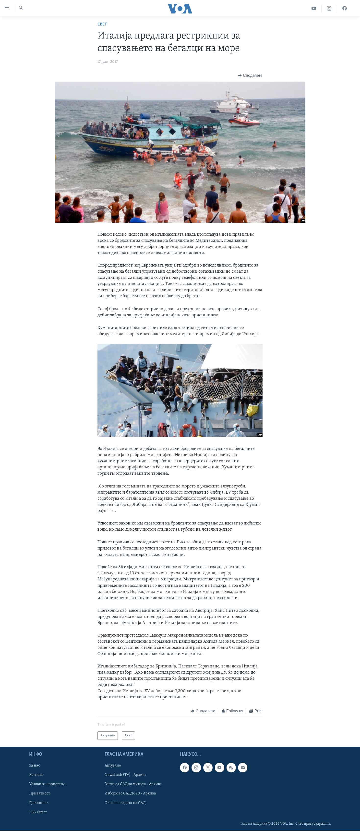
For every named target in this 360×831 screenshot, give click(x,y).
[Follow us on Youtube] (219, 767)
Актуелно (113, 766)
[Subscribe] (242, 767)
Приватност (39, 794)
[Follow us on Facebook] (184, 767)
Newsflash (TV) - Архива (125, 775)
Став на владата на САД (125, 803)
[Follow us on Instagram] (196, 767)
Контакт (36, 775)
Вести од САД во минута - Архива (133, 784)
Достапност (39, 803)
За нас (34, 766)
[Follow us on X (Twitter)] (208, 767)
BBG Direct (38, 812)
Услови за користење (47, 784)
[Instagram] (329, 8)
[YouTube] (314, 8)
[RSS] (231, 767)
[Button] (250, 75)
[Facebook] (344, 8)
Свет (102, 24)
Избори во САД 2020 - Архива (130, 794)
